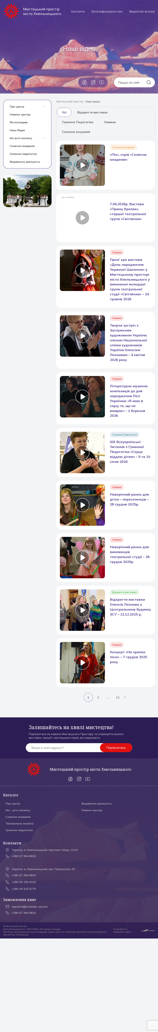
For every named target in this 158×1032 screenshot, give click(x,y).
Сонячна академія (22, 146)
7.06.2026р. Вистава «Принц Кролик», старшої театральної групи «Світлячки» (128, 211)
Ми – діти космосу (18, 810)
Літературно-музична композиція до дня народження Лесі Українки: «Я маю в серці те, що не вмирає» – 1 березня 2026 (129, 401)
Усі (64, 112)
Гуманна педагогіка (23, 154)
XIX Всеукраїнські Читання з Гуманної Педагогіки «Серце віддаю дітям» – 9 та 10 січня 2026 (130, 452)
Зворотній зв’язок (142, 11)
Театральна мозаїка (19, 823)
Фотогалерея (19, 122)
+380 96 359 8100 (24, 882)
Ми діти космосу (21, 138)
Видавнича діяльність (25, 162)
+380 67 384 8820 (24, 856)
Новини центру (20, 114)
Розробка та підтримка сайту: (122, 930)
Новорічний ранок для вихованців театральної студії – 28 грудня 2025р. (130, 554)
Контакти (78, 11)
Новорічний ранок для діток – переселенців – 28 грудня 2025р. (129, 499)
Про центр (17, 106)
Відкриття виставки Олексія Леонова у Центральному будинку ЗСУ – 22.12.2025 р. (130, 606)
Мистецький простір (69, 101)
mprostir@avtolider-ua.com (30, 906)
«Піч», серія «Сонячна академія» (128, 157)
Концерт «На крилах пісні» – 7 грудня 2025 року (128, 657)
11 (118, 697)
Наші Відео (17, 130)
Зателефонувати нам (107, 11)
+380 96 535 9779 (24, 889)
